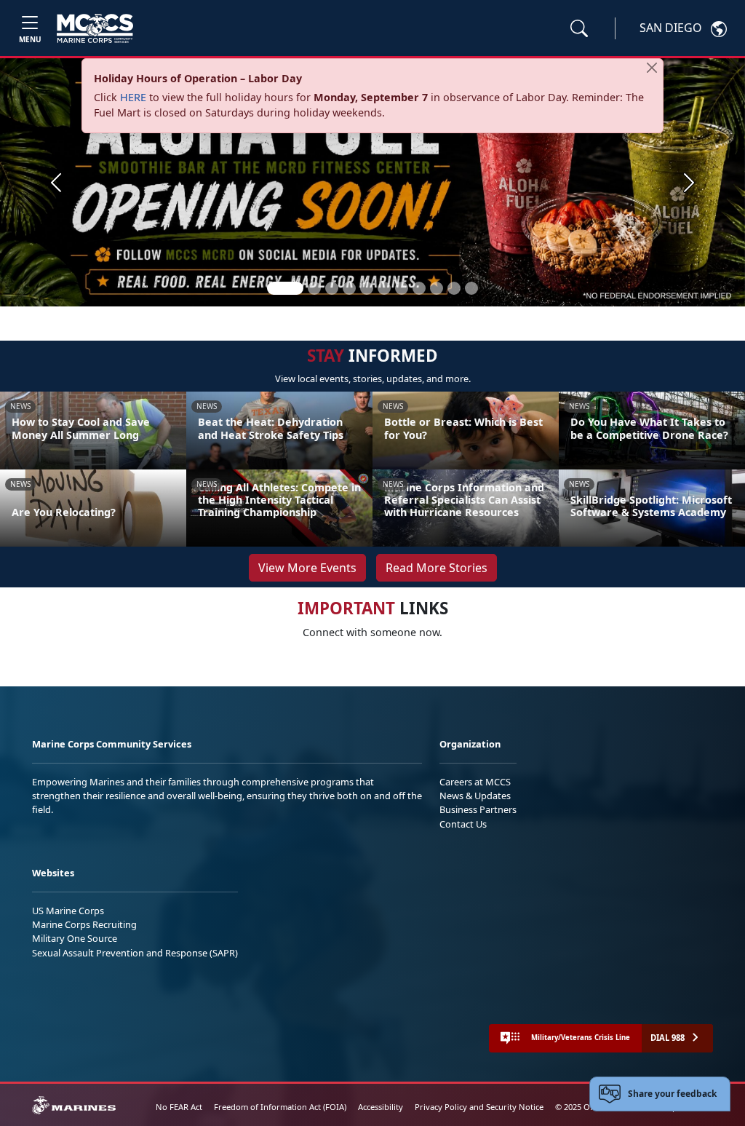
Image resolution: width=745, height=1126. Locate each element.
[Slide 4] (349, 288)
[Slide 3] (331, 288)
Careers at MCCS (475, 781)
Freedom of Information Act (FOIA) (280, 1106)
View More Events (307, 568)
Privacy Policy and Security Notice (479, 1106)
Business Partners (478, 809)
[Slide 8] (419, 288)
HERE (133, 97)
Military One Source (74, 938)
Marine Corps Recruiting (84, 924)
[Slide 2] (314, 288)
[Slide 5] (366, 288)
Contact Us (463, 823)
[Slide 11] (471, 288)
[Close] (652, 67)
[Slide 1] (285, 288)
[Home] (95, 28)
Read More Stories (436, 568)
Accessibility (380, 1106)
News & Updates (475, 795)
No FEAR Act (179, 1106)
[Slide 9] (436, 288)
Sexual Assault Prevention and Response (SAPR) (135, 952)
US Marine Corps (68, 910)
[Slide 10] (454, 288)
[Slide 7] (401, 288)
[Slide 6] (384, 288)
